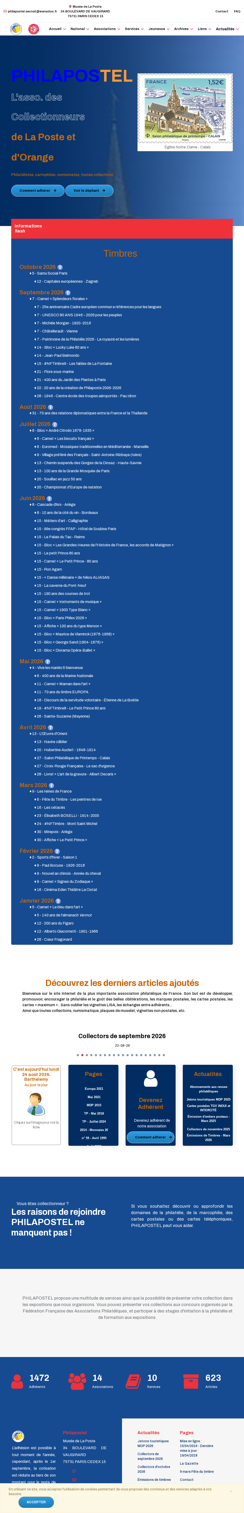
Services (132, 29)
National (78, 29)
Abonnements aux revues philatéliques (208, 1089)
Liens (202, 29)
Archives (181, 29)
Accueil (55, 29)
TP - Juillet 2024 (94, 1121)
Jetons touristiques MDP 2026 (153, 1443)
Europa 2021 (94, 1089)
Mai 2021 (94, 1097)
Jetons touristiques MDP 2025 (208, 1099)
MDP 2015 (94, 1105)
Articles (211, 1387)
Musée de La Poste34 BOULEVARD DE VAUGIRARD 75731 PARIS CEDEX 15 (85, 11)
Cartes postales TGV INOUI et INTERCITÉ (208, 1108)
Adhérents (37, 1387)
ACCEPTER (36, 1502)
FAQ (237, 11)
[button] (78, 1055)
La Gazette (189, 1463)
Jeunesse (156, 29)
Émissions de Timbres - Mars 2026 (208, 1138)
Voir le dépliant (87, 190)
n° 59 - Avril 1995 (94, 1138)
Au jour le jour (36, 1085)
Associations (105, 29)
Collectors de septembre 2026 (122, 1036)
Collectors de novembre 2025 (208, 1129)
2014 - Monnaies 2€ (94, 1130)
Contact (221, 11)
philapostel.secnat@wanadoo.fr (32, 11)
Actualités (225, 29)
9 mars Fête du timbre (197, 1471)
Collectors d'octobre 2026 (153, 1469)
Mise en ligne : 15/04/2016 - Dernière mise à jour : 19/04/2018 (196, 1448)
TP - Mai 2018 (94, 1113)
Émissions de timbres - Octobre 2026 (154, 1482)
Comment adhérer (35, 190)
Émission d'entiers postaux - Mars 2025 (209, 1119)
